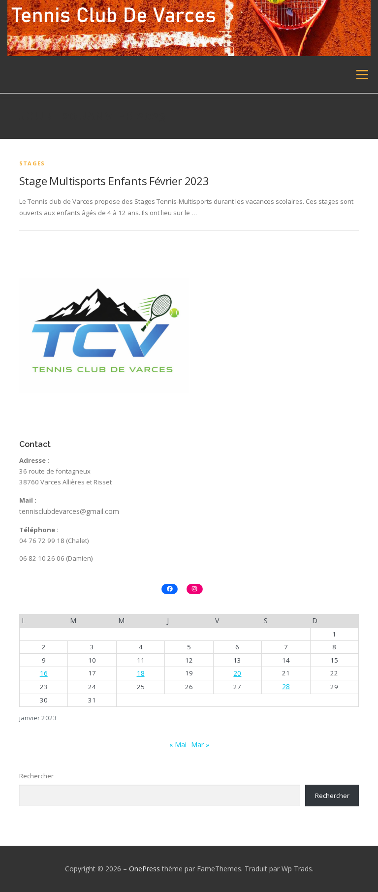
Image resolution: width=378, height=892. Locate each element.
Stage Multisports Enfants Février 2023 (114, 180)
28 (286, 686)
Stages (32, 163)
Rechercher (36, 775)
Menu (362, 74)
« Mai (178, 744)
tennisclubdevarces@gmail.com (69, 511)
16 (44, 673)
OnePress (144, 868)
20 (237, 673)
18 (141, 673)
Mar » (200, 744)
